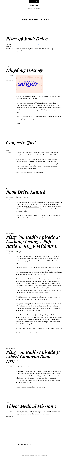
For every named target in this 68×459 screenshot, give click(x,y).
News (7, 35)
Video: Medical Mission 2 (31, 406)
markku (8, 199)
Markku (47, 49)
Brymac (18, 51)
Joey (51, 49)
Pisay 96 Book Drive (27, 39)
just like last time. (21, 218)
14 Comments (9, 256)
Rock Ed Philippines (30, 319)
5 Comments (9, 80)
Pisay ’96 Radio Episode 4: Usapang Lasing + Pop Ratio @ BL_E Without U (33, 241)
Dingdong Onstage (24, 70)
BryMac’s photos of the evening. (37, 299)
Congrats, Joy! (21, 142)
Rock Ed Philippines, (32, 206)
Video (8, 402)
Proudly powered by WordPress (27, 455)
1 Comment (9, 152)
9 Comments (9, 48)
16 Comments (9, 371)
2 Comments (9, 416)
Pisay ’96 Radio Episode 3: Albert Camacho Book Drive (33, 356)
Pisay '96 (34, 6)
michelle (8, 46)
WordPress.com (44, 455)
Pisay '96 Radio (10, 233)
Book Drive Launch (26, 192)
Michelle (41, 49)
